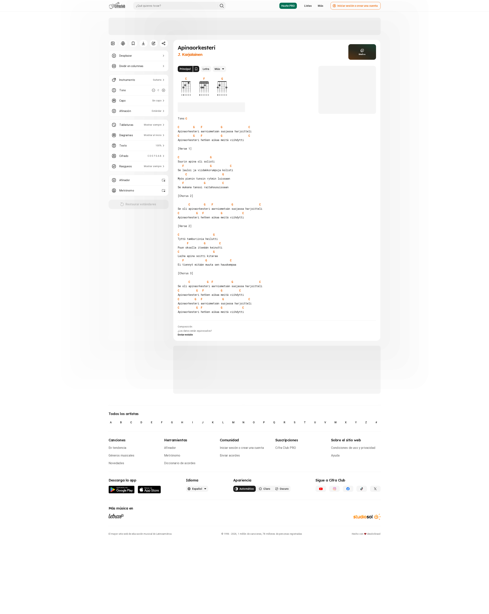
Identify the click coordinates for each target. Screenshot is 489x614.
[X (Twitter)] (375, 489)
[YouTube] (320, 489)
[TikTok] (361, 489)
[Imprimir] (123, 43)
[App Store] (149, 490)
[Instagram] (334, 489)
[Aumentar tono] (163, 90)
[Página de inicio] (117, 5)
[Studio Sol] (367, 517)
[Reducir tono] (153, 90)
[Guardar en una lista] (133, 43)
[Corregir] (153, 43)
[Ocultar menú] (113, 43)
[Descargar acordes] (143, 43)
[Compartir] (163, 43)
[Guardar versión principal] (196, 69)
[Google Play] (122, 490)
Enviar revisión (185, 334)
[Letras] (116, 516)
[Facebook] (348, 489)
